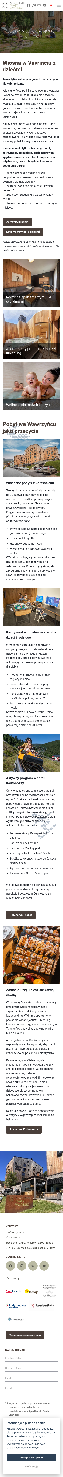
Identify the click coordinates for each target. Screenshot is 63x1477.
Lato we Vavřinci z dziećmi (23, 231)
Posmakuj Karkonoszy (24, 1129)
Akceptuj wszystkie (31, 1457)
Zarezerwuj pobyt (17, 222)
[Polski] (51, 5)
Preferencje (31, 1466)
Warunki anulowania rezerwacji (25, 1335)
